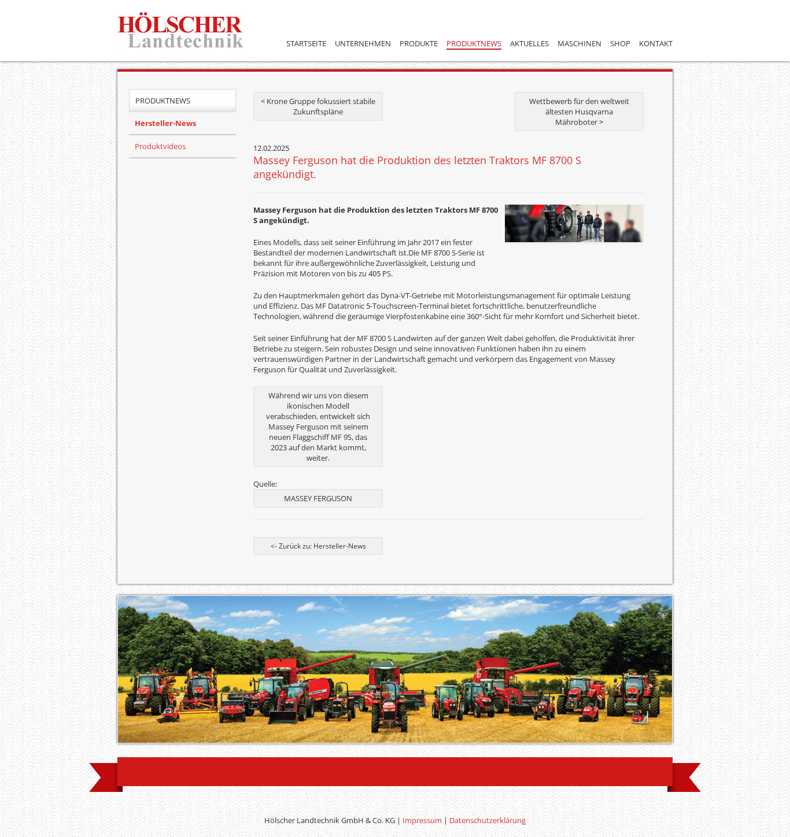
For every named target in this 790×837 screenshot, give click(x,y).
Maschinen (579, 43)
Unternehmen (363, 43)
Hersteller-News (165, 123)
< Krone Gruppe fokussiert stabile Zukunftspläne (318, 106)
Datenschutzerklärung (487, 820)
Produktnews (473, 43)
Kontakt (656, 43)
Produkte (419, 43)
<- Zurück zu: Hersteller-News (318, 546)
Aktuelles (529, 43)
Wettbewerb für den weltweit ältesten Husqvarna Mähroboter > (579, 111)
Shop (620, 43)
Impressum (422, 820)
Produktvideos (160, 146)
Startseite (306, 43)
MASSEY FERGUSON (318, 498)
